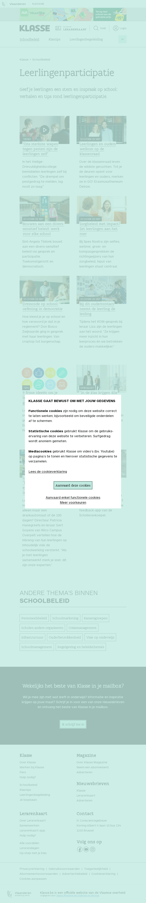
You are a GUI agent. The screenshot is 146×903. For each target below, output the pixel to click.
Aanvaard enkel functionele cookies (73, 497)
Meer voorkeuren (73, 502)
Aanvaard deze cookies (73, 485)
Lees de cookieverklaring (47, 471)
